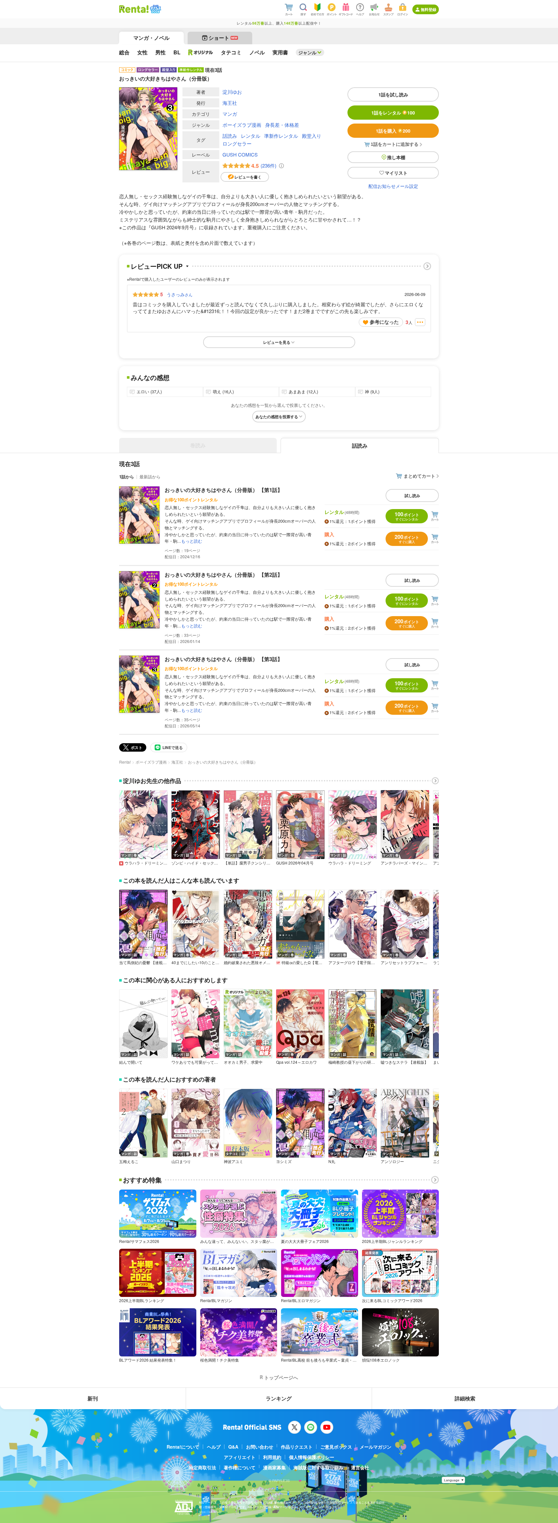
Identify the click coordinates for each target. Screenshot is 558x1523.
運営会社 (360, 1467)
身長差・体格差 (282, 124)
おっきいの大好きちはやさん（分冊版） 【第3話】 (224, 659)
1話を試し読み (393, 94)
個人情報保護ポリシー (311, 1457)
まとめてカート (419, 476)
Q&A (233, 1446)
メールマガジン (375, 1446)
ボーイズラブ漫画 (241, 124)
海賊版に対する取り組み (318, 1467)
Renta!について (183, 1446)
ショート (223, 37)
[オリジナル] (200, 52)
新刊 (93, 1398)
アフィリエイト (239, 1457)
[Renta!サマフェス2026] (155, 9)
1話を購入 (393, 130)
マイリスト (396, 172)
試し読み (412, 495)
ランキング (279, 1398)
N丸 (331, 1161)
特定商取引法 (202, 1467)
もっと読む (191, 541)
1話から (126, 476)
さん (179, 294)
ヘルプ (214, 1446)
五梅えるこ (129, 1161)
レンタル (250, 135)
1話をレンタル (393, 112)
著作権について (239, 1467)
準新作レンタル (281, 135)
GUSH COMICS (240, 154)
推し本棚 (396, 157)
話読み (229, 135)
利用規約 (272, 1457)
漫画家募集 (274, 1467)
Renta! (125, 762)
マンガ (229, 113)
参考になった (384, 321)
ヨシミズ (284, 1161)
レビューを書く (248, 177)
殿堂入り (311, 135)
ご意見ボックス (336, 1446)
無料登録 (428, 9)
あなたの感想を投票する (276, 416)
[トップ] (134, 9)
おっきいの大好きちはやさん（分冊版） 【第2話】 (224, 574)
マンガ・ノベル (151, 37)
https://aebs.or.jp (210, 1512)
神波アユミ (233, 1161)
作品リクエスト (297, 1446)
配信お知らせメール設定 (393, 186)
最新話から (150, 476)
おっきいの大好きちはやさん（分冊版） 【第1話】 (224, 490)
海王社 (229, 102)
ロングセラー (237, 143)
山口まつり (181, 1161)
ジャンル (307, 52)
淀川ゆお (232, 91)
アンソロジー (392, 1161)
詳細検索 (465, 1398)
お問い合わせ (259, 1446)
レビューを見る (276, 342)
